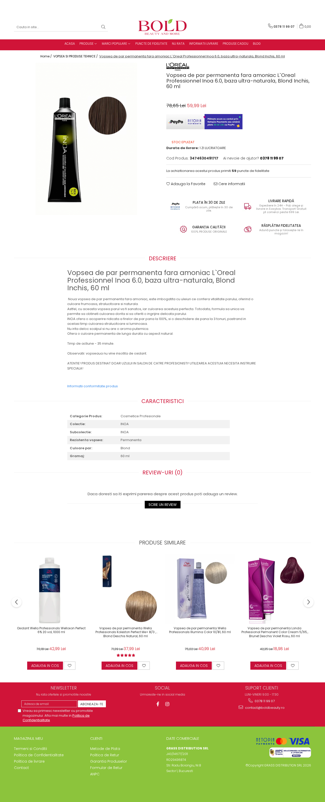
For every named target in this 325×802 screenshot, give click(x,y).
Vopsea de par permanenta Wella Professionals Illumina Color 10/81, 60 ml (200, 630)
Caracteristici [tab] (162, 401)
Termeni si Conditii (30, 748)
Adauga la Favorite (187, 183)
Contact (21, 767)
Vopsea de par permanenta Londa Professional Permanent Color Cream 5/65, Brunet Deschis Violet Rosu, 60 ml (274, 632)
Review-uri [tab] (162, 472)
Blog (257, 43)
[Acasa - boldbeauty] (162, 27)
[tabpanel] (86, 139)
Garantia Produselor (108, 761)
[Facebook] (157, 704)
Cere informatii (231, 183)
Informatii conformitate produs (92, 386)
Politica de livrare (29, 761)
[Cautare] (103, 27)
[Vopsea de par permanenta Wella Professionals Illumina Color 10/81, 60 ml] (200, 589)
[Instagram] (167, 704)
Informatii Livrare (203, 43)
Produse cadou (235, 43)
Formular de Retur (106, 767)
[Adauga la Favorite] (69, 666)
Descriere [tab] (162, 258)
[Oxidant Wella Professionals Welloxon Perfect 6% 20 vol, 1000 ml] (51, 589)
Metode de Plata (105, 748)
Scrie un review (163, 504)
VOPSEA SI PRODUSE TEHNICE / (76, 56)
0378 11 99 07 (264, 701)
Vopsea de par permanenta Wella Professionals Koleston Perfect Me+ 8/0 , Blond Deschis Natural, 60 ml (125, 632)
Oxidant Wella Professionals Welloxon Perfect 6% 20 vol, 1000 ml (51, 630)
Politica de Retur (104, 755)
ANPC (95, 774)
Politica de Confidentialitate (39, 755)
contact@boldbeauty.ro (264, 707)
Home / (46, 56)
